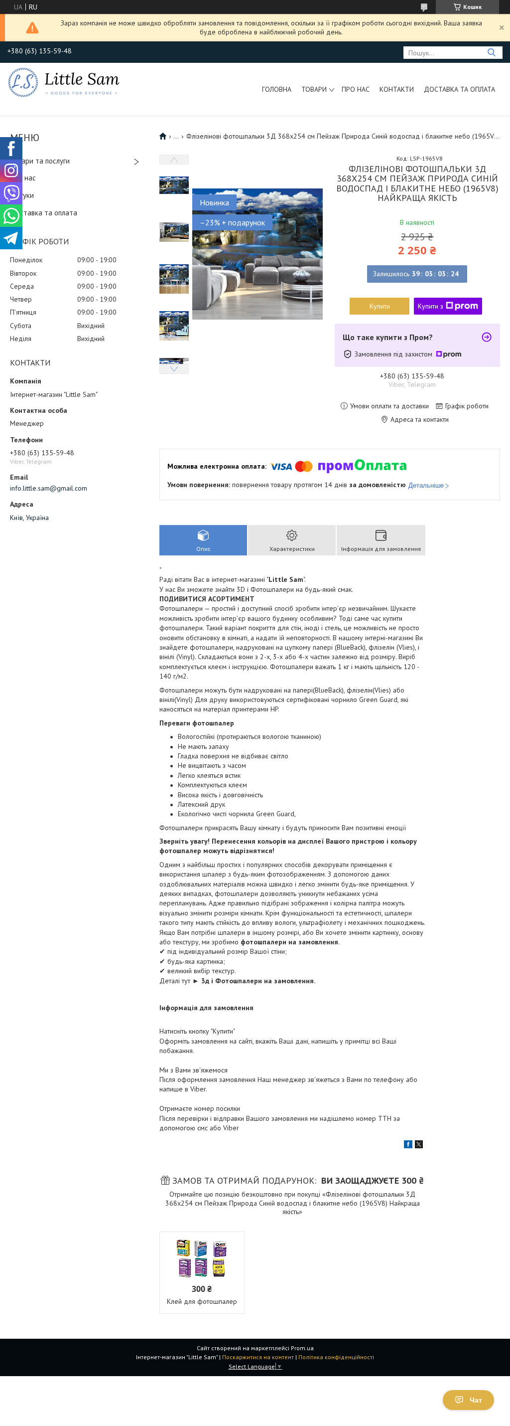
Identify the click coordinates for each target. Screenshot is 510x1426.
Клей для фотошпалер (202, 1301)
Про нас (356, 89)
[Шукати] (491, 52)
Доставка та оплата (459, 89)
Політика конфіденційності (336, 1357)
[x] (419, 1145)
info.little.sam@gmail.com (48, 488)
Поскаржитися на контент (258, 1357)
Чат (476, 1400)
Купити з (430, 306)
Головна (276, 89)
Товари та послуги (40, 161)
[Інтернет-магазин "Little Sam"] (63, 81)
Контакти (397, 89)
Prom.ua (302, 1348)
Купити (380, 306)
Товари (314, 89)
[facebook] (408, 1145)
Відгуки (22, 195)
